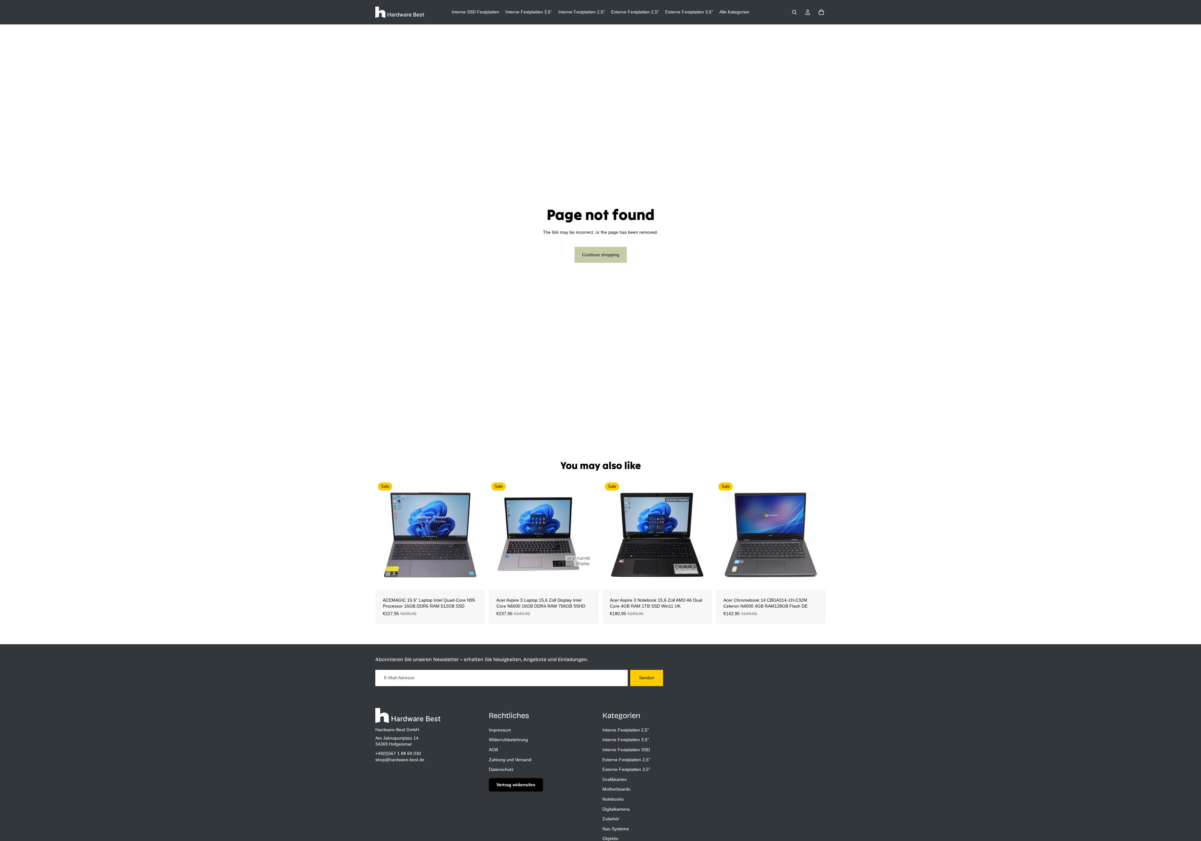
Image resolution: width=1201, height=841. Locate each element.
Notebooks (613, 798)
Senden (646, 677)
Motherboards (616, 789)
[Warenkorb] (821, 12)
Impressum (500, 729)
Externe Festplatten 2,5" (626, 759)
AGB (493, 749)
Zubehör (610, 818)
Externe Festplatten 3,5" (626, 769)
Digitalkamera (616, 808)
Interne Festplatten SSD (626, 749)
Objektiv (610, 838)
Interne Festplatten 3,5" (625, 739)
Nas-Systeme (615, 828)
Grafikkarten (614, 779)
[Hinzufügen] (475, 580)
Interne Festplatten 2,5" (625, 729)
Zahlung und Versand (510, 759)
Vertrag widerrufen (515, 784)
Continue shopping (600, 254)
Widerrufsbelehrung (508, 739)
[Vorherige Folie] (384, 535)
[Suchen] (794, 12)
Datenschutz (501, 769)
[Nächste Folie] (475, 535)
